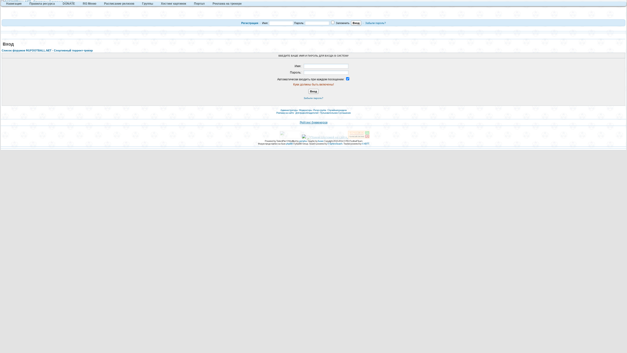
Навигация (14, 3)
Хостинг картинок (173, 3)
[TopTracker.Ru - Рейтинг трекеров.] (359, 137)
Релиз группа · (320, 110)
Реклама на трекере (227, 3)
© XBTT (365, 143)
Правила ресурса (42, 3)
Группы (147, 3)
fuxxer (320, 141)
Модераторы (305, 110)
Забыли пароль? (375, 23)
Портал (199, 3)
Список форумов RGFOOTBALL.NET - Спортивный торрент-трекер (47, 50)
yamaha (303, 141)
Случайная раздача (337, 110)
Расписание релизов (119, 3)
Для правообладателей (306, 112)
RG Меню (89, 3)
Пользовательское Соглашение (335, 112)
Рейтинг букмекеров (313, 122)
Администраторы (289, 110)
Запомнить (342, 23)
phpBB (289, 143)
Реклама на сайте (285, 112)
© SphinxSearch (334, 143)
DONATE (69, 3)
